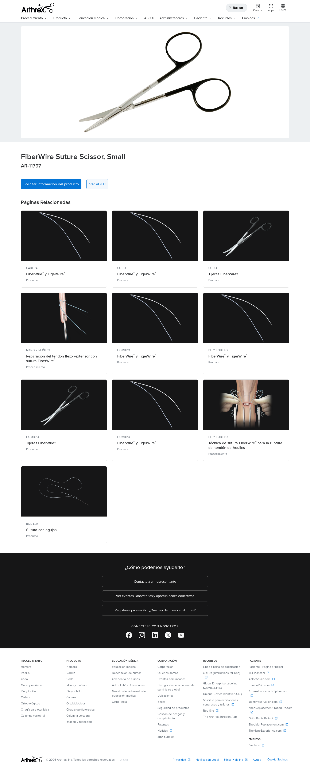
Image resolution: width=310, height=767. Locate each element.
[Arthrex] (38, 8)
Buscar (236, 7)
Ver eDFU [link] (97, 184)
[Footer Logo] (32, 759)
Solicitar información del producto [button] (51, 184)
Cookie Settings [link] (277, 759)
